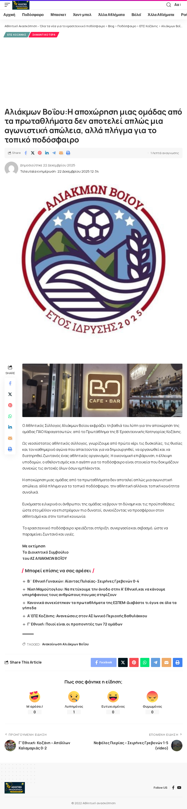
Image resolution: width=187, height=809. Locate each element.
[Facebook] (173, 788)
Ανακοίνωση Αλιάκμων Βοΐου (65, 644)
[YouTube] (179, 788)
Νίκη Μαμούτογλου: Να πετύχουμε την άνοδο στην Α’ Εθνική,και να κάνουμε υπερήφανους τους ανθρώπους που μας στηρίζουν (93, 592)
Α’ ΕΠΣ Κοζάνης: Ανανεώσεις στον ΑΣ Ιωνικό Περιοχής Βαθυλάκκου (87, 615)
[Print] (68, 153)
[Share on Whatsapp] (10, 416)
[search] (168, 5)
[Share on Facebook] (25, 153)
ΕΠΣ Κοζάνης (16, 34)
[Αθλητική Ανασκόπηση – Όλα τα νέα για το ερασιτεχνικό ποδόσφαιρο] (15, 787)
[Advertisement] (93, 72)
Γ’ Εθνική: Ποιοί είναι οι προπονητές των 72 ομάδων (74, 624)
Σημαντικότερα (43, 34)
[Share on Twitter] (32, 153)
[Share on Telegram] (54, 153)
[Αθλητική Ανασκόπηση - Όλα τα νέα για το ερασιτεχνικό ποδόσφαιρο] (20, 5)
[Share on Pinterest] (39, 153)
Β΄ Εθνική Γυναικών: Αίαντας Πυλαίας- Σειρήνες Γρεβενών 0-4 (83, 581)
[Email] (61, 153)
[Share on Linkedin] (47, 153)
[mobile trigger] (8, 5)
